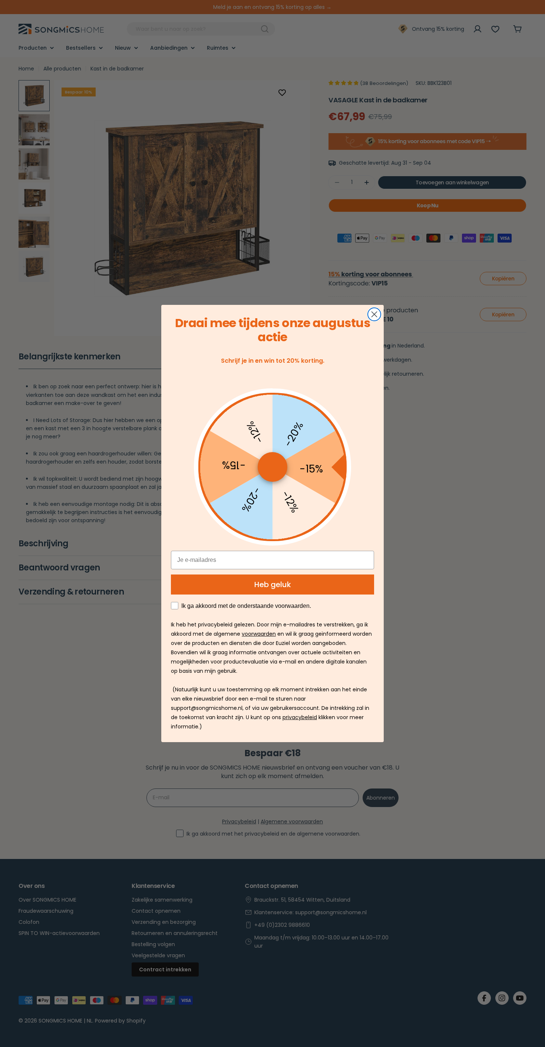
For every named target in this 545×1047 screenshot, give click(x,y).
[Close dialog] (374, 314)
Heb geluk (272, 584)
